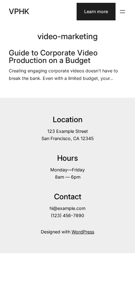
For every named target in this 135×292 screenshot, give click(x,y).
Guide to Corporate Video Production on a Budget (53, 56)
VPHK (19, 11)
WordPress (83, 231)
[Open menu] (122, 11)
